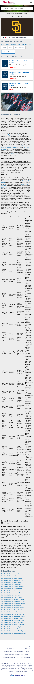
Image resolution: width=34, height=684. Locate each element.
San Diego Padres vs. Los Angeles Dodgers (13, 603)
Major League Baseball (14, 135)
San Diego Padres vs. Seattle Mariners (12, 622)
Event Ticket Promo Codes (9, 657)
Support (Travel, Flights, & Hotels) (22, 646)
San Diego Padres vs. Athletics (9, 576)
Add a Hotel (17, 654)
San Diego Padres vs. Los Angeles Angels (12, 601)
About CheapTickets (8, 646)
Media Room (20, 651)
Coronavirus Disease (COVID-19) (22, 648)
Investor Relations (8, 651)
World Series (14, 154)
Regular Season (19, 47)
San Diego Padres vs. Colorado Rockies (12, 593)
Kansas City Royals (12, 147)
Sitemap (16, 660)
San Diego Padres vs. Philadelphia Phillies (12, 616)
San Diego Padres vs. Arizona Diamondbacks (13, 574)
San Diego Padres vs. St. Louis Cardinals (12, 624)
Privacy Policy (27, 657)
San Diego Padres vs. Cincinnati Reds (11, 588)
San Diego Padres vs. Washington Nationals (13, 633)
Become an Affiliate (9, 654)
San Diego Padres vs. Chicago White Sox (12, 586)
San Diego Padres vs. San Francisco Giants (13, 620)
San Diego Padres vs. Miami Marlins (11, 605)
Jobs (14, 651)
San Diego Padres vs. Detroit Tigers (11, 595)
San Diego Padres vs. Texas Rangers (11, 629)
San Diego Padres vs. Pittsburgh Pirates (12, 618)
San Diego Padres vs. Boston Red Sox (11, 582)
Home (4, 47)
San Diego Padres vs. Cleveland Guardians (13, 591)
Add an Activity (24, 654)
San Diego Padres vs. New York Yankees (12, 614)
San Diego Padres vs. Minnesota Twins (12, 610)
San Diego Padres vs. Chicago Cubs (11, 584)
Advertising (26, 651)
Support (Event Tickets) (8, 648)
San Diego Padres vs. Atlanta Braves (11, 578)
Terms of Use (19, 657)
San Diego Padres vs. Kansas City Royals (12, 599)
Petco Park (4, 187)
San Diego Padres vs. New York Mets (11, 612)
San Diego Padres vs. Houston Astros (11, 597)
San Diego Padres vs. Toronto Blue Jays (12, 631)
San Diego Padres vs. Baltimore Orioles (12, 580)
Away (10, 47)
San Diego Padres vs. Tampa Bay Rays (12, 627)
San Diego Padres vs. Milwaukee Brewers (12, 608)
